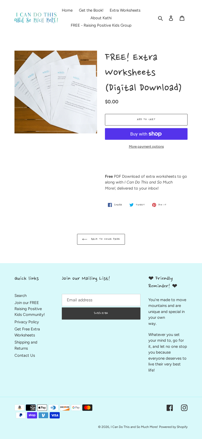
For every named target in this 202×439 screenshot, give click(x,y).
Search (20, 295)
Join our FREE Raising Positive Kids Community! (29, 308)
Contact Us (24, 355)
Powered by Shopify (173, 427)
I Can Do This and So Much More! (134, 427)
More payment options (146, 146)
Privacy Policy (26, 322)
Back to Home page (105, 239)
